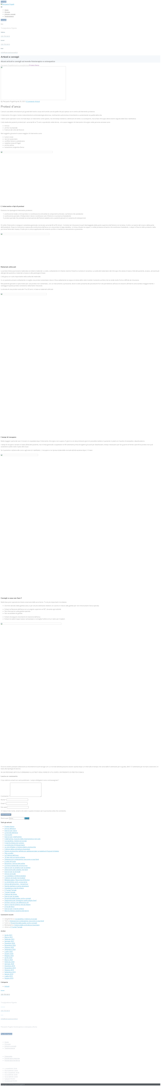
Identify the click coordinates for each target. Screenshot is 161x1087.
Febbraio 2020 (9, 962)
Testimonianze (9, 16)
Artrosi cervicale (10, 874)
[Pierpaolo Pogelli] (7, 4)
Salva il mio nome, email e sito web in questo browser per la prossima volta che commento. (34, 811)
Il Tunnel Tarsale (10, 890)
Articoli (37, 101)
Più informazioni (6, 1034)
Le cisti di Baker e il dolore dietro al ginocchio (20, 847)
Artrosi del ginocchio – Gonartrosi (16, 884)
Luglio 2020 (8, 951)
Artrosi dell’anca (10, 829)
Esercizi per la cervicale (12, 872)
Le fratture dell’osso (11, 855)
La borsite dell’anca (11, 833)
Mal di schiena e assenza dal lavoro (16, 911)
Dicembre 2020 (9, 943)
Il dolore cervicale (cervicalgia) (14, 878)
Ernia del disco (9, 907)
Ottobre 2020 (9, 947)
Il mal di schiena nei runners (14, 843)
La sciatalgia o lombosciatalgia (15, 876)
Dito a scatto (8, 853)
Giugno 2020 (8, 954)
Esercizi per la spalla (11, 896)
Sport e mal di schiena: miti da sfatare (17, 905)
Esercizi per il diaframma (13, 837)
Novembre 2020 (10, 945)
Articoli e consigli (9, 14)
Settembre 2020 (10, 949)
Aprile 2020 (8, 958)
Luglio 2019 (8, 976)
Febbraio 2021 (9, 939)
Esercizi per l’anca (10, 831)
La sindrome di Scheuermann (14, 845)
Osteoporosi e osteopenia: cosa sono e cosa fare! (21, 859)
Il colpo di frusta (10, 861)
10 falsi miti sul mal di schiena (14, 857)
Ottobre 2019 (9, 970)
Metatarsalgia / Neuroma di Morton (17, 880)
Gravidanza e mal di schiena (14, 888)
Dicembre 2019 (9, 966)
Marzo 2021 (8, 937)
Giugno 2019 (8, 978)
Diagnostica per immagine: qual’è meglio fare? (20, 900)
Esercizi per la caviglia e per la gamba (17, 868)
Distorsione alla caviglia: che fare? (16, 870)
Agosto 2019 (8, 974)
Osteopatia (8, 1056)
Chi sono (7, 12)
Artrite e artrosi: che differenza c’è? (16, 902)
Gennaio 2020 (9, 964)
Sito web (4, 807)
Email (3, 803)
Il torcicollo (8, 835)
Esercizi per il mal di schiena (14, 909)
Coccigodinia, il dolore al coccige (15, 841)
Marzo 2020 (8, 960)
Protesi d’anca (9, 826)
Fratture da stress (10, 894)
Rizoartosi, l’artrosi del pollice (14, 863)
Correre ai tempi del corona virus (15, 866)
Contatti (3, 2)
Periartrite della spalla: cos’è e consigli (17, 898)
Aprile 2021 (8, 935)
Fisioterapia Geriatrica (12, 1060)
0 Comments (30, 101)
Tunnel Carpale (9, 892)
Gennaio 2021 (9, 941)
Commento (5, 796)
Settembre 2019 (10, 972)
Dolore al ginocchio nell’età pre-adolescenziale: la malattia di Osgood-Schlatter (31, 851)
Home (6, 10)
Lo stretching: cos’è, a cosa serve (15, 882)
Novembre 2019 (10, 968)
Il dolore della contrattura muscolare (17, 849)
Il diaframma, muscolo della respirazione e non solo (22, 839)
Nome (3, 800)
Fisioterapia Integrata (12, 1058)
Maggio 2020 (9, 956)
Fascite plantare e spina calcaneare (16, 886)
